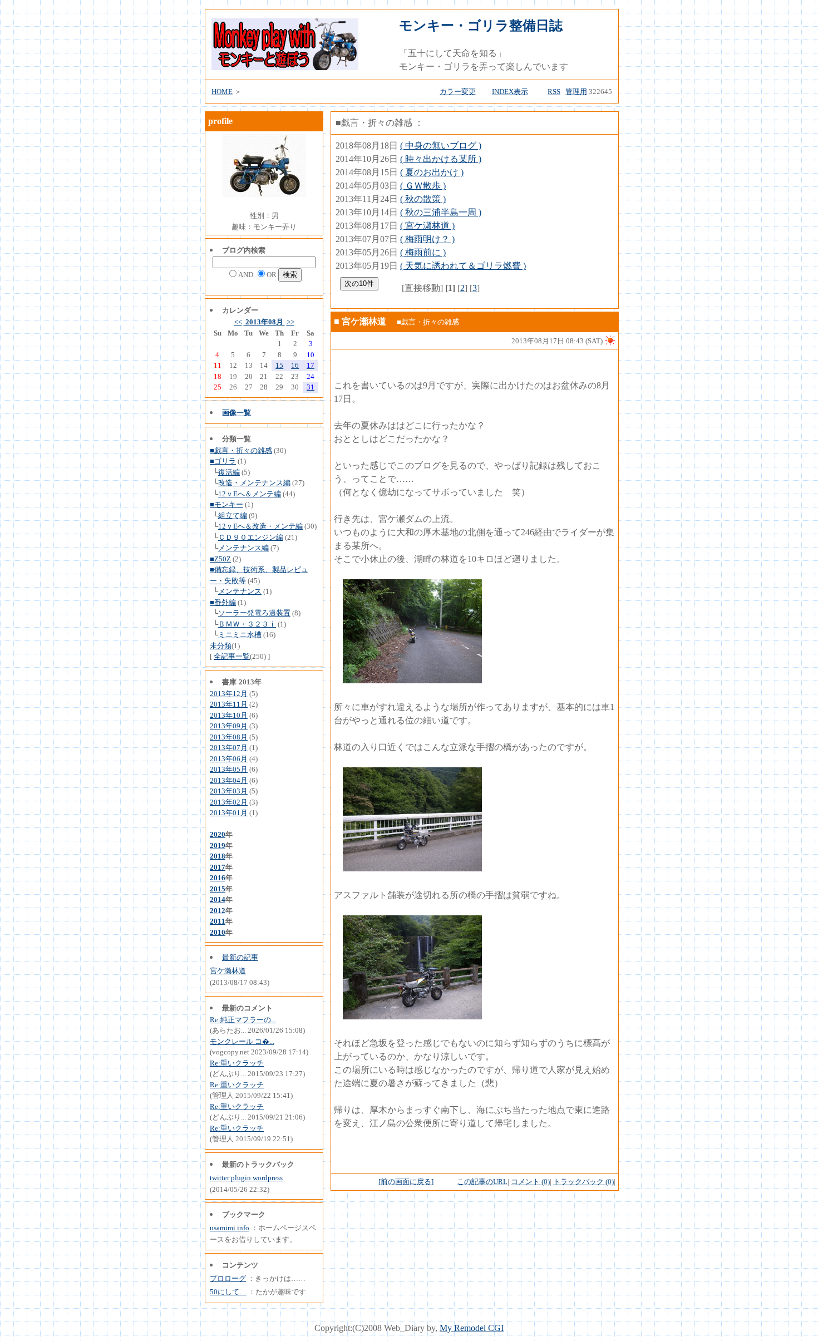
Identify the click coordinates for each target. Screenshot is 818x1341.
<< (238, 322)
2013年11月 (229, 704)
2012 (217, 910)
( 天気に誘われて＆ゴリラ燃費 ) (463, 265)
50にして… (228, 1292)
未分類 (220, 646)
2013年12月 (229, 693)
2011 (217, 921)
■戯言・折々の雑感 (241, 450)
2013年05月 (229, 769)
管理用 (576, 91)
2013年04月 (229, 780)
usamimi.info (229, 1228)
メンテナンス (240, 591)
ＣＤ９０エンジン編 (250, 537)
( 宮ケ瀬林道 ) (427, 225)
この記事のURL (482, 1181)
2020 (217, 834)
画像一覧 (236, 412)
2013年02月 (229, 802)
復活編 (229, 472)
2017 (217, 867)
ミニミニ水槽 (240, 634)
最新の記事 (240, 957)
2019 (217, 845)
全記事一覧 (232, 656)
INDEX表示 (510, 91)
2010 (217, 932)
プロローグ (228, 1278)
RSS (554, 91)
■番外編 (223, 602)
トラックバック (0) (583, 1181)
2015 (217, 889)
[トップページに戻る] (284, 67)
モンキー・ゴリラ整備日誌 (481, 25)
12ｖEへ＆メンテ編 (249, 494)
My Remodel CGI (472, 1328)
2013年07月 (229, 747)
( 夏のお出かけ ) (432, 172)
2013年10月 (229, 715)
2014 (217, 899)
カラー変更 (458, 91)
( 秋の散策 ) (423, 199)
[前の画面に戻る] (405, 1181)
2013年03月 (229, 791)
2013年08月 (264, 322)
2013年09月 (229, 726)
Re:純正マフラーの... (243, 1019)
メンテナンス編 (243, 548)
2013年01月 (229, 812)
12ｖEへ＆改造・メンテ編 (260, 526)
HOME (222, 91)
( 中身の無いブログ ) (440, 145)
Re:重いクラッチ (237, 1063)
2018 (217, 856)
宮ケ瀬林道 (228, 971)
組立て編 (232, 515)
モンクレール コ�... (242, 1041)
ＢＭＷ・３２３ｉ (247, 624)
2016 (217, 878)
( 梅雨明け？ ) (427, 239)
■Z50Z (220, 559)
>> (290, 322)
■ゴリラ (223, 461)
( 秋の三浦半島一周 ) (440, 212)
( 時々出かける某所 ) (440, 159)
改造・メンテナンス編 (254, 483)
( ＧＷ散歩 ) (423, 185)
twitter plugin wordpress (246, 1178)
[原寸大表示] (412, 680)
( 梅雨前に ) (423, 252)
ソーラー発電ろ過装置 (254, 613)
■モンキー (226, 504)
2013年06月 (229, 759)
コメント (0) (530, 1181)
